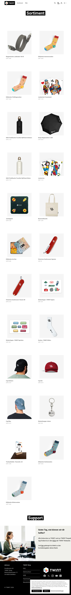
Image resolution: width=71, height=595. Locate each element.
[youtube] (56, 576)
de (64, 3)
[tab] (58, 3)
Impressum (26, 579)
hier (42, 545)
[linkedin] (60, 576)
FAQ (26, 3)
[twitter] (49, 576)
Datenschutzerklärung (37, 587)
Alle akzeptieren (36, 591)
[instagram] (52, 576)
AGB (24, 575)
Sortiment (20, 3)
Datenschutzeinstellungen (57, 591)
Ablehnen (46, 591)
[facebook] (45, 576)
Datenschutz (27, 572)
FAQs (54, 541)
